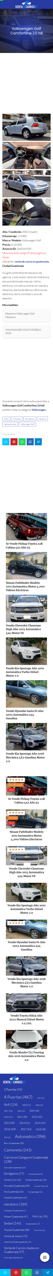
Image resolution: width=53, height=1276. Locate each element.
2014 (24, 1122)
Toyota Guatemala (16, 1229)
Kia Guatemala (14, 1191)
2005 (26, 1105)
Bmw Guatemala (14, 1143)
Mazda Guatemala (15, 1197)
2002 (6, 419)
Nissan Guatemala (16, 1216)
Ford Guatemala (36, 1174)
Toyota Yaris (39, 1230)
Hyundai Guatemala (17, 1185)
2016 (10, 1129)
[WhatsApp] (22, 441)
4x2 (40, 1098)
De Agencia (29, 419)
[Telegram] (38, 441)
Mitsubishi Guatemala (15, 1210)
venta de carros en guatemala (32, 261)
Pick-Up (40, 1216)
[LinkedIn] (30, 441)
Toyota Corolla (33, 1224)
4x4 (11, 1104)
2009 (34, 1110)
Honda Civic (12, 1179)
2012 (37, 1116)
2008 (21, 1111)
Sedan (12, 1223)
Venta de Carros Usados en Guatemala (21, 1250)
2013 (9, 1122)
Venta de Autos (10, 424)
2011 (22, 1116)
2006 (39, 1105)
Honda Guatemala (36, 1179)
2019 (7, 1137)
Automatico (30, 1136)
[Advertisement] (26, 84)
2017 (26, 1129)
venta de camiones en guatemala (17, 1242)
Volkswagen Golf (27, 424)
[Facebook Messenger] (5, 441)
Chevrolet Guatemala (14, 1167)
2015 (40, 1122)
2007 (8, 1111)
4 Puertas (17, 419)
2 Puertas (13, 1089)
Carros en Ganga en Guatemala (26, 1159)
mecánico (42, 419)
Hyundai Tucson (41, 1186)
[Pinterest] (14, 441)
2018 (41, 1129)
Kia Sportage (35, 1192)
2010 (8, 1117)
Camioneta (18, 1150)
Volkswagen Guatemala (13, 1258)
